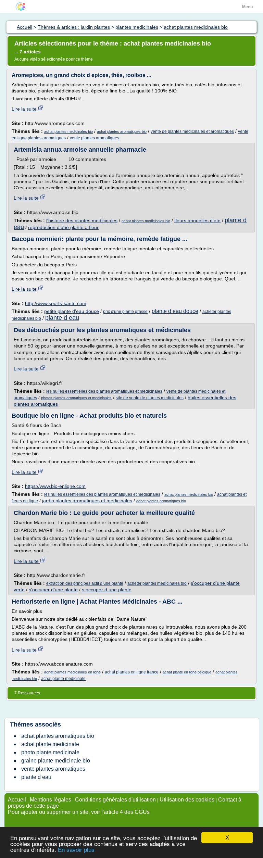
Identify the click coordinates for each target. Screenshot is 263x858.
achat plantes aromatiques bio (122, 131)
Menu (247, 6)
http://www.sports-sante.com (55, 303)
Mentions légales (50, 800)
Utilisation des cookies (187, 800)
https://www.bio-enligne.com (55, 486)
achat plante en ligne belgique (187, 672)
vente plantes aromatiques (94, 138)
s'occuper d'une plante (53, 589)
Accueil (17, 800)
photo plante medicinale (50, 752)
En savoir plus (76, 850)
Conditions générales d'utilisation (115, 800)
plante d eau (62, 317)
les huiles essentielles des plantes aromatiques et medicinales (104, 391)
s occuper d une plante (107, 589)
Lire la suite (25, 109)
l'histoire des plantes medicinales (81, 220)
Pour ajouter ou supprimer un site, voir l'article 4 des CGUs (79, 812)
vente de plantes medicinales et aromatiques (192, 131)
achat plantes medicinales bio (68, 131)
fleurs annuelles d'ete (197, 220)
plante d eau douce (175, 311)
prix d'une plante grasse (125, 311)
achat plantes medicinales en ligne (72, 672)
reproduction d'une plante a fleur (63, 227)
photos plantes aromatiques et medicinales (76, 398)
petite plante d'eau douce (71, 311)
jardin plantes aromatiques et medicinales (87, 500)
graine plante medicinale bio (55, 761)
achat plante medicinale (63, 678)
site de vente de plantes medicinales (150, 397)
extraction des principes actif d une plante (84, 583)
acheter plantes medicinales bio (157, 583)
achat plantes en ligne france (132, 672)
